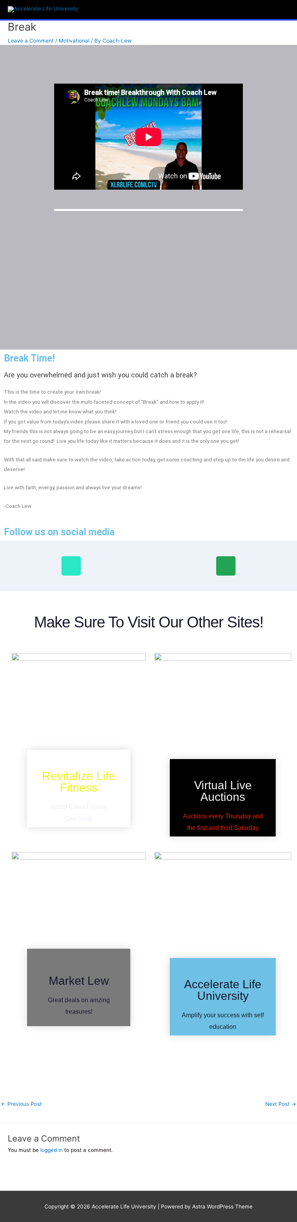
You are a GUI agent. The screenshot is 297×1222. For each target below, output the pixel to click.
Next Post (280, 1104)
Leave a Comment (31, 41)
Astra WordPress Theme (222, 1206)
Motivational (74, 41)
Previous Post (21, 1104)
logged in (51, 1150)
